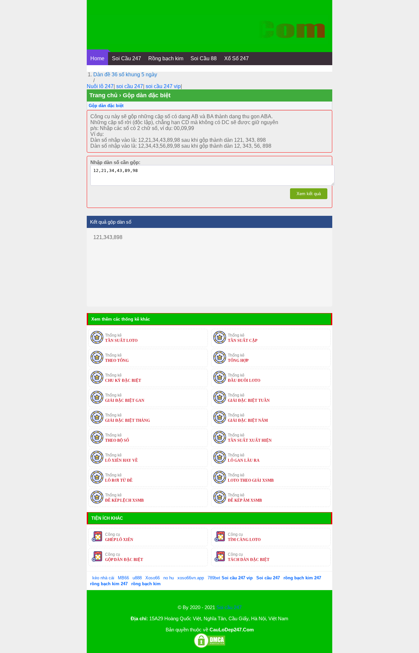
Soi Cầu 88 (204, 58)
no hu (169, 577)
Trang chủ (103, 95)
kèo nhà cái (103, 577)
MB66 (123, 577)
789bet (215, 577)
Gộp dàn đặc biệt (106, 105)
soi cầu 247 (129, 86)
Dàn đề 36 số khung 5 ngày (125, 74)
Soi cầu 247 (229, 607)
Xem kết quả (309, 193)
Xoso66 (153, 577)
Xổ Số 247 (236, 58)
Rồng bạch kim (165, 58)
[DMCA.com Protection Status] (209, 647)
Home (97, 58)
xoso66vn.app (191, 577)
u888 (137, 577)
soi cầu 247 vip (163, 86)
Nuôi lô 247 (100, 86)
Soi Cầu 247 (126, 58)
